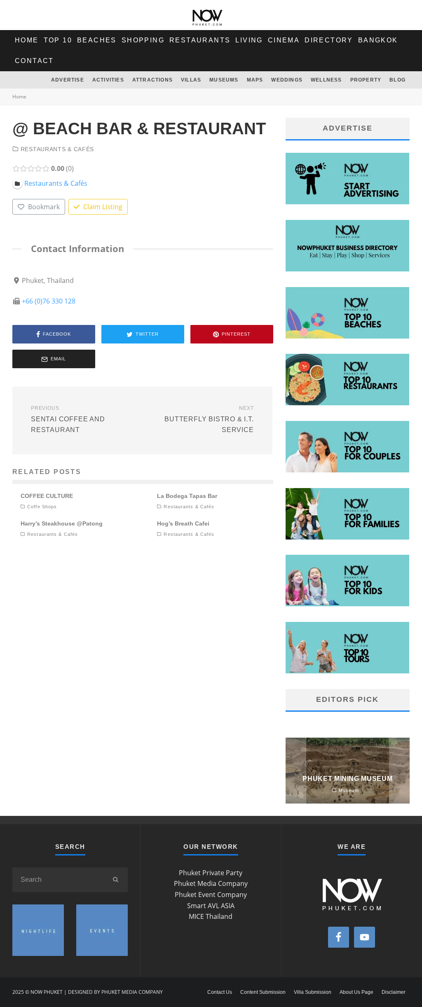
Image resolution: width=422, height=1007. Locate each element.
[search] (115, 879)
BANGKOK (378, 40)
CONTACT (34, 60)
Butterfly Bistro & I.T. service (208, 419)
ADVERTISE (67, 80)
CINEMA (284, 40)
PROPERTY (366, 80)
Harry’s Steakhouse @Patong (62, 523)
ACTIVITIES (108, 80)
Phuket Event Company (211, 894)
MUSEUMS (223, 80)
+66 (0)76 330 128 (48, 301)
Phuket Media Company (211, 883)
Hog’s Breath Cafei (183, 523)
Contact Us (219, 992)
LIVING (249, 40)
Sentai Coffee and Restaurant (68, 419)
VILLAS (191, 80)
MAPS (255, 80)
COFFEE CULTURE (47, 496)
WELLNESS (326, 80)
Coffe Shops (42, 506)
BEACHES (97, 40)
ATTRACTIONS (152, 80)
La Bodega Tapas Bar (187, 496)
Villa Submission (312, 992)
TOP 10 (58, 40)
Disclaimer (394, 992)
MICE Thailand (210, 916)
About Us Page (356, 992)
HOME (27, 40)
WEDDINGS (286, 80)
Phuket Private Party (210, 872)
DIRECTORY (329, 40)
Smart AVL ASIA (210, 905)
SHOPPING (143, 40)
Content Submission (263, 992)
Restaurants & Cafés (57, 149)
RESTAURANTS (199, 40)
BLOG (397, 80)
